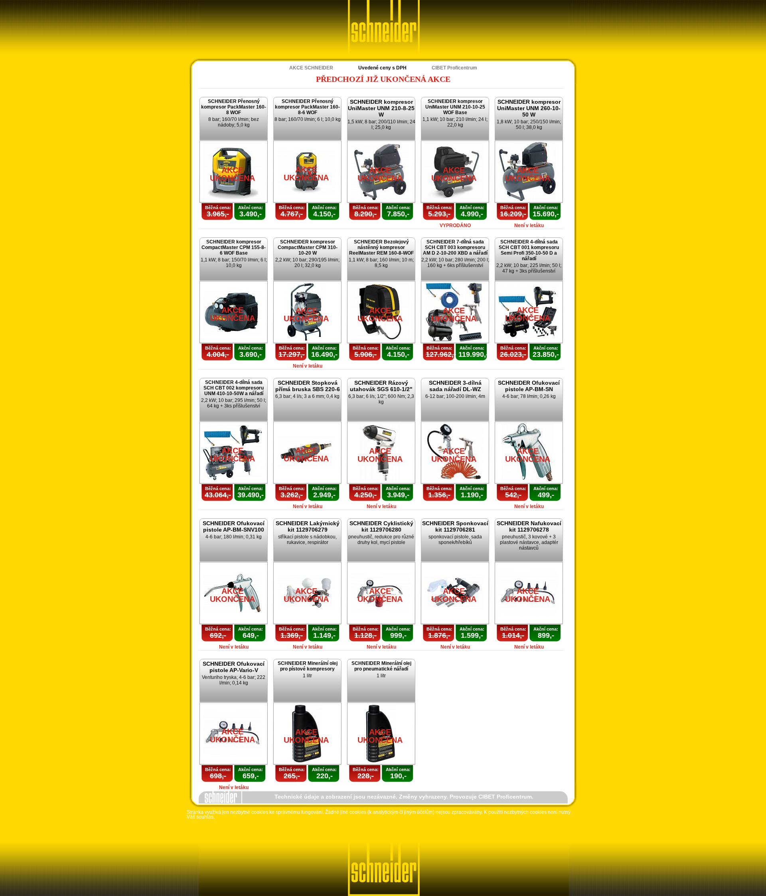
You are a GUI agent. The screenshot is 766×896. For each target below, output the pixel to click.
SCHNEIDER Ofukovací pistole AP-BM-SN (529, 386)
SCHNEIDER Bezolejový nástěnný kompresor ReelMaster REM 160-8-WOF (381, 247)
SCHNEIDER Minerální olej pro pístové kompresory (308, 666)
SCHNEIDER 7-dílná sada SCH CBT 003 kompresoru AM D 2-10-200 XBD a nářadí (455, 247)
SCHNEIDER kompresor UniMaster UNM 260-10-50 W (529, 108)
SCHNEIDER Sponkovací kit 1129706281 (455, 526)
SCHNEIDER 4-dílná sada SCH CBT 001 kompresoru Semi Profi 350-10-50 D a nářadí (529, 250)
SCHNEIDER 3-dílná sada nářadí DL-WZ (455, 386)
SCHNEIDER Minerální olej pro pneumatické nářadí (381, 666)
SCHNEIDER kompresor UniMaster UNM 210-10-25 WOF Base (455, 107)
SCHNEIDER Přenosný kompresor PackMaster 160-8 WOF (233, 107)
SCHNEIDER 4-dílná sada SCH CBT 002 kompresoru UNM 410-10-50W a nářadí (233, 388)
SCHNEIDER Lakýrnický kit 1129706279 (308, 526)
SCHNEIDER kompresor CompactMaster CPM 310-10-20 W (308, 247)
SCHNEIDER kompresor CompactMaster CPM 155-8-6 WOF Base (233, 247)
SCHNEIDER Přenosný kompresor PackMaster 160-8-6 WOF (307, 107)
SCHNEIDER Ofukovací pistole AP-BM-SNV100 (234, 526)
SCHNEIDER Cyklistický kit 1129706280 (381, 526)
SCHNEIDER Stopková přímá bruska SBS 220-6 (307, 386)
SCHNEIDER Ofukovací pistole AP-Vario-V (234, 667)
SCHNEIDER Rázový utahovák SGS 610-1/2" (381, 386)
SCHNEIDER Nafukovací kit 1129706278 (529, 526)
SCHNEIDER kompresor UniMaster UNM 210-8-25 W (381, 108)
